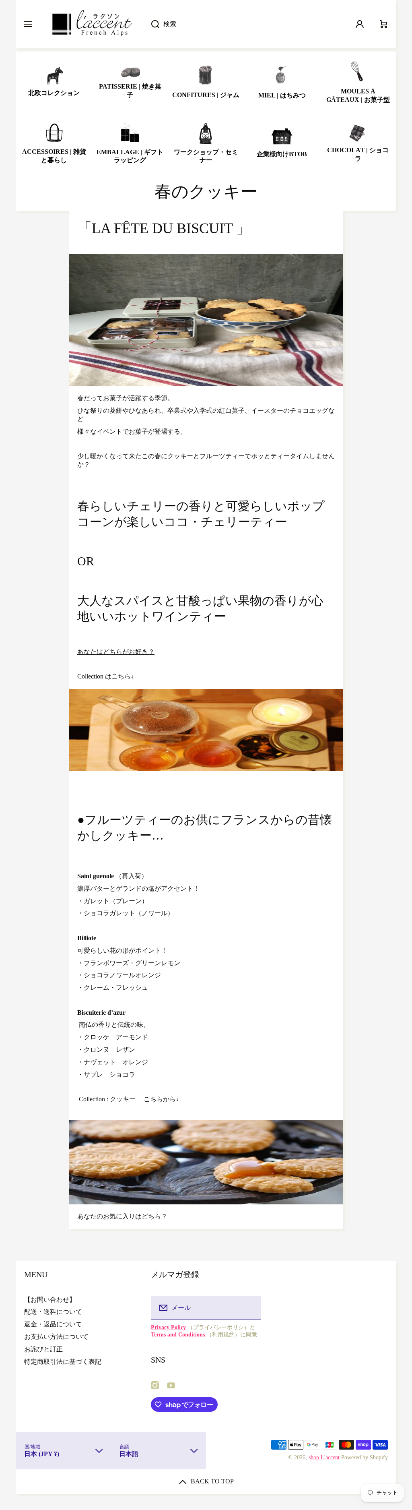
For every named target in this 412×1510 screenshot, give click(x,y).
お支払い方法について (56, 1336)
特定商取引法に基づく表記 (62, 1361)
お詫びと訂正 (43, 1349)
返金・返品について (53, 1324)
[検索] (151, 24)
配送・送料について (53, 1311)
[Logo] (91, 24)
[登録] (250, 1308)
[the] (210, 729)
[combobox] (245, 24)
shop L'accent (324, 1457)
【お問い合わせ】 (50, 1299)
